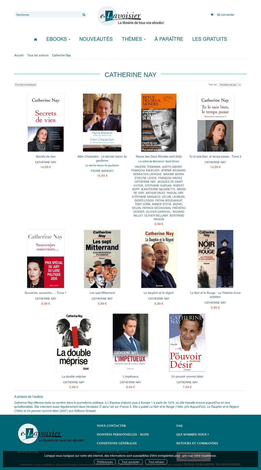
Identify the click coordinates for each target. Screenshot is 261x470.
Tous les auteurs (38, 55)
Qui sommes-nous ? (192, 435)
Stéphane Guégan (158, 185)
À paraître (169, 38)
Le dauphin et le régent (159, 293)
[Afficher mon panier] (212, 14)
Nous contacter (111, 426)
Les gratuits (209, 38)
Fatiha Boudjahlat (168, 200)
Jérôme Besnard (173, 170)
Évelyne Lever (145, 178)
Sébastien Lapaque (147, 174)
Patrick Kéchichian (156, 208)
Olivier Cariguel (158, 211)
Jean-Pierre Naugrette (158, 189)
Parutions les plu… (229, 84)
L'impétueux (130, 376)
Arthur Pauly (155, 193)
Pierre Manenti (102, 171)
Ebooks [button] (57, 38)
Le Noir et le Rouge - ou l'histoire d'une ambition (215, 295)
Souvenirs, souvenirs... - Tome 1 (45, 293)
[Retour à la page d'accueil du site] (130, 16)
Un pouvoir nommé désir (187, 376)
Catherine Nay (45, 162)
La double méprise (74, 376)
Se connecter (225, 14)
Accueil (18, 55)
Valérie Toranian (147, 167)
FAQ (179, 426)
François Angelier (145, 170)
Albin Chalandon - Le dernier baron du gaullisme (102, 158)
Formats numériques (25, 84)
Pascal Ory (175, 193)
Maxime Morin (173, 174)
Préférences (105, 462)
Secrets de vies (45, 156)
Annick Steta (161, 204)
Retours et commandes (197, 443)
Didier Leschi (144, 200)
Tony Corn (142, 204)
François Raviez (170, 178)
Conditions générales (117, 443)
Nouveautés (96, 38)
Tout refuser (156, 462)
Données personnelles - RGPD (123, 435)
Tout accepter (130, 462)
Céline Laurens (173, 197)
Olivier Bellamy (156, 215)
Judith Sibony (172, 167)
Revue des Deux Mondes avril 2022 (159, 156)
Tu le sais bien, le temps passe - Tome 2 (215, 156)
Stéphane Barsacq (146, 197)
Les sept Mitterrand (102, 293)
